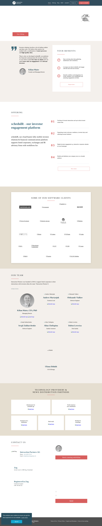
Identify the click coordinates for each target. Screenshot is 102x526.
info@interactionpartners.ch (29, 456)
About (49, 2)
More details (74, 168)
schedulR (67, 2)
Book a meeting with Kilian (71, 457)
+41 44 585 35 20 (27, 454)
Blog (58, 2)
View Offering (20, 34)
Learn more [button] (24, 517)
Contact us (73, 2)
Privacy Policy (84, 505)
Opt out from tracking (83, 521)
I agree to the (63, 491)
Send (71, 501)
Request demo (71, 84)
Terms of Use (66, 491)
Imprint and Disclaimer (71, 521)
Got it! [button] (16, 521)
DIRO (62, 2)
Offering (54, 2)
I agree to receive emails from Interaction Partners (67, 495)
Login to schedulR (84, 2)
